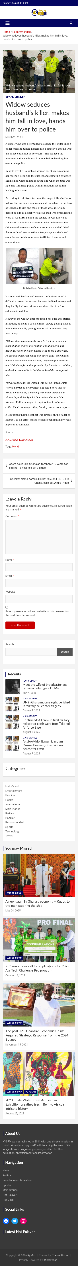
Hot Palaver (10, 1195)
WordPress (50, 1260)
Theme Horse (60, 1255)
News (6, 1170)
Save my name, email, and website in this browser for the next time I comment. (37, 613)
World (15, 446)
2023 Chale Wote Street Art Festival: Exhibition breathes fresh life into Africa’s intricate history (35, 1104)
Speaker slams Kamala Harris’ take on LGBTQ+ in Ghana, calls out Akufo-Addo (39, 480)
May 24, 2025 (13, 910)
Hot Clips (8, 1199)
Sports (9, 827)
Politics (9, 813)
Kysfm (31, 1255)
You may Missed (18, 848)
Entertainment (13, 790)
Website (10, 591)
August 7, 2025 (31, 710)
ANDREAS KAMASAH (19, 439)
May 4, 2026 (29, 692)
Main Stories (30, 698)
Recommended (15, 97)
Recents (14, 674)
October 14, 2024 (15, 975)
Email (9, 575)
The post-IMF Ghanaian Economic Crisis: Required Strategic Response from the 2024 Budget (36, 1035)
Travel (9, 836)
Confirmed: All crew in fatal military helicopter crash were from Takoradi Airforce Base (47, 724)
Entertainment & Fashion (17, 1180)
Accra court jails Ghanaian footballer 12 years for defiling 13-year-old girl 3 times (38, 465)
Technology (30, 681)
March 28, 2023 (14, 137)
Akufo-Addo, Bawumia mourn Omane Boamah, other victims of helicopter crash (45, 745)
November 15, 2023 (16, 1044)
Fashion (10, 795)
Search (9, 644)
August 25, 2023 (14, 1113)
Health (9, 799)
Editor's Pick (12, 786)
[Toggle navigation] (7, 23)
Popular (10, 818)
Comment (12, 516)
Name (10, 559)
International (12, 804)
